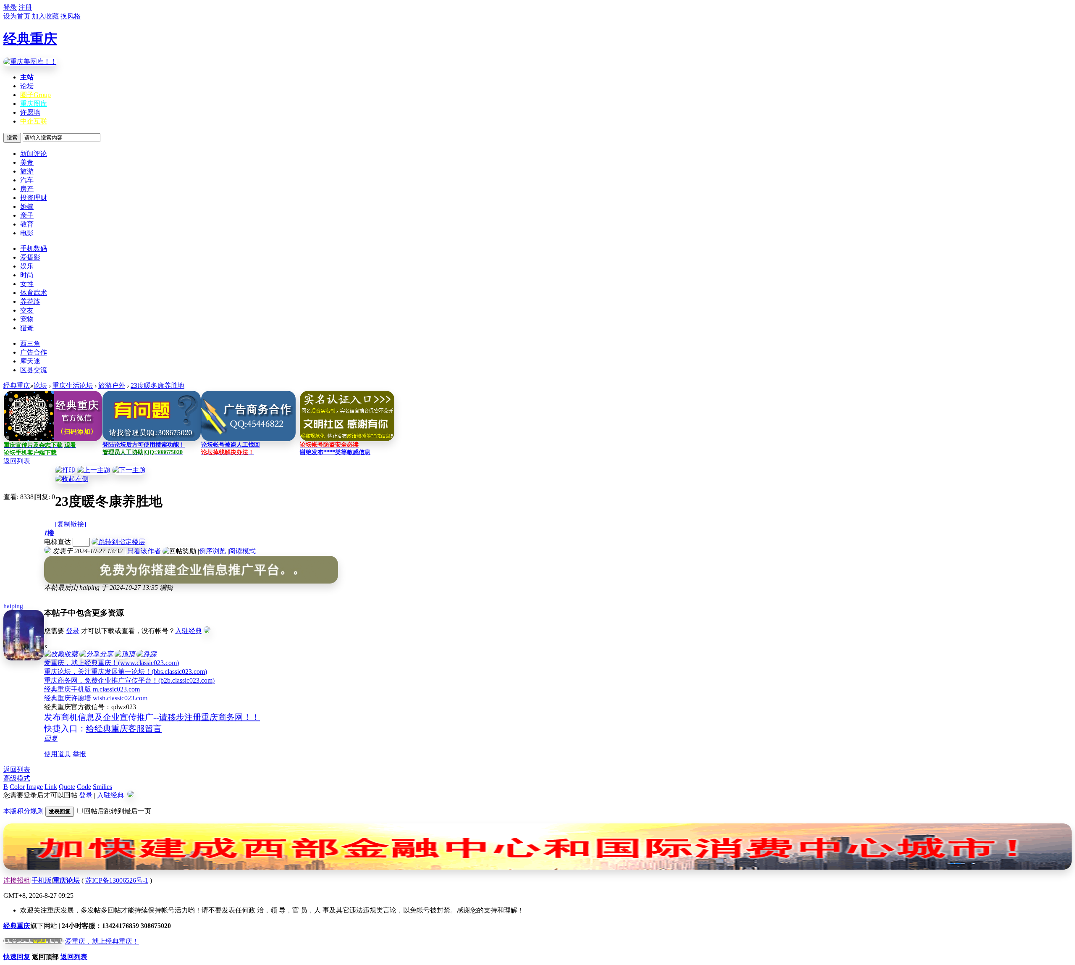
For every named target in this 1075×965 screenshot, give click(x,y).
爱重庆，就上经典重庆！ (102, 941)
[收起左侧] (72, 478)
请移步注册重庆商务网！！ (209, 717)
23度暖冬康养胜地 (157, 385)
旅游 (27, 171)
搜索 (12, 137)
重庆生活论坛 (72, 385)
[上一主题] (93, 469)
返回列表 (16, 461)
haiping (13, 606)
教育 (27, 224)
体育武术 (33, 292)
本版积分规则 (23, 811)
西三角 (30, 343)
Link (51, 786)
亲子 (27, 215)
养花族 (30, 301)
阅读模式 (242, 551)
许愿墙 (30, 112)
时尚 (27, 275)
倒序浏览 (212, 551)
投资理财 (33, 197)
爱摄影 (30, 257)
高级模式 (16, 778)
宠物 (27, 319)
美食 (27, 162)
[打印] (65, 469)
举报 (79, 753)
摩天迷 (30, 361)
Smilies (102, 786)
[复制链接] (70, 524)
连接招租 (16, 880)
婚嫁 (27, 206)
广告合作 (33, 352)
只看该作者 (144, 551)
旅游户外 (111, 385)
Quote (67, 786)
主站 (27, 77)
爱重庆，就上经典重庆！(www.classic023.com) (111, 662)
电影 (27, 233)
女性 (27, 283)
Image (34, 786)
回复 (51, 738)
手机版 (41, 880)
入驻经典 (188, 630)
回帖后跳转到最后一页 (117, 811)
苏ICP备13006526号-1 (116, 880)
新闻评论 (33, 153)
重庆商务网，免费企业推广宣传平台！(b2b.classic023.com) (129, 680)
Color (17, 786)
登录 (72, 630)
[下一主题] (129, 469)
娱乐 (27, 266)
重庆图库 (33, 103)
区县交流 (33, 369)
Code (84, 786)
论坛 (27, 85)
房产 (27, 188)
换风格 (70, 16)
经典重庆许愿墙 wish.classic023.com (95, 698)
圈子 (35, 94)
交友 (27, 310)
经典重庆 (30, 38)
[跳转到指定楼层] (118, 541)
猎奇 (27, 327)
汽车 (27, 180)
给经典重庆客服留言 (124, 728)
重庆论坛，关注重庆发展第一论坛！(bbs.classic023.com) (125, 671)
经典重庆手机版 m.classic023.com (92, 689)
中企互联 (33, 121)
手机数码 (33, 248)
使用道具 (57, 753)
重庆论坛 (66, 880)
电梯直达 (57, 541)
